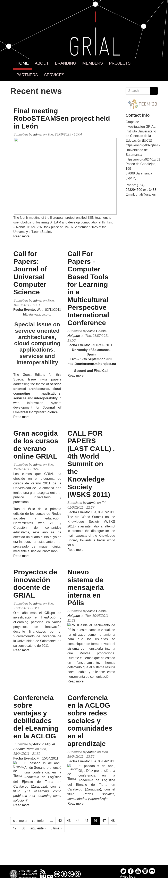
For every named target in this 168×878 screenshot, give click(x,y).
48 (113, 820)
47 (104, 820)
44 (77, 820)
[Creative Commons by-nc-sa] (67, 873)
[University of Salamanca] (23, 873)
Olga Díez (85, 770)
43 (69, 820)
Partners (27, 75)
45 (86, 820)
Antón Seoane (34, 767)
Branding (65, 63)
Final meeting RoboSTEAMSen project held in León (61, 118)
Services (54, 75)
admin (37, 134)
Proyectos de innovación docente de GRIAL (35, 583)
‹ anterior (38, 820)
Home (22, 63)
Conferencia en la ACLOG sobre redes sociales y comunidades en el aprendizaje (89, 720)
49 (14, 828)
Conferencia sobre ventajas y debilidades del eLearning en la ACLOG (36, 717)
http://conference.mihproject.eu (91, 364)
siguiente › (37, 828)
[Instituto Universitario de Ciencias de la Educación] (46, 873)
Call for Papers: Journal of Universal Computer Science (30, 273)
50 (23, 828)
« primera (20, 820)
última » (56, 828)
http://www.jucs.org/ (37, 314)
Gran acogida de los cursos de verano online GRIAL (35, 444)
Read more (21, 236)
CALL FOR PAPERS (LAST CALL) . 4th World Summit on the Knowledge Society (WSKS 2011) (91, 463)
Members (92, 63)
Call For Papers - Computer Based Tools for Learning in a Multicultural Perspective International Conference (88, 288)
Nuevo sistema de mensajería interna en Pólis (85, 587)
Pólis (71, 630)
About (42, 63)
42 (60, 820)
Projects (120, 63)
